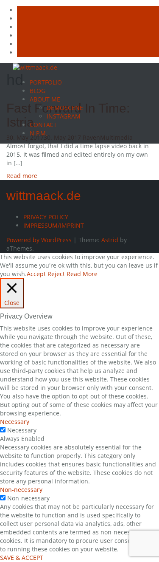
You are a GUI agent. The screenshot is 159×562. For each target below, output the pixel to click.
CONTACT (43, 125)
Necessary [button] (14, 422)
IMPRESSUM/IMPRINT (53, 225)
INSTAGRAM (64, 116)
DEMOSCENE (65, 108)
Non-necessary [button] (21, 490)
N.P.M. (38, 133)
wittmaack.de (43, 196)
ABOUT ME (45, 99)
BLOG (37, 91)
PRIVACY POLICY (45, 217)
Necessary (21, 430)
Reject (56, 274)
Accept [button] (36, 274)
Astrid (109, 240)
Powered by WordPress (39, 240)
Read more (21, 176)
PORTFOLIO (46, 82)
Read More (82, 274)
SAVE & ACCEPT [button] (21, 558)
